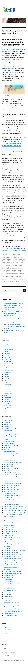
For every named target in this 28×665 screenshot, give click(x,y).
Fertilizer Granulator (9, 275)
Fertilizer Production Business (13, 474)
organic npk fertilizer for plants (13, 571)
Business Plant (15, 257)
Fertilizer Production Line (13, 264)
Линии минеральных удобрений (14, 605)
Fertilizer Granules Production (13, 462)
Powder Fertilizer (9, 581)
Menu (23, 9)
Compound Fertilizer (10, 441)
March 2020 (7, 405)
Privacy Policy (6, 655)
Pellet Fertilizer (8, 577)
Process (6, 586)
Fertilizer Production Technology (13, 489)
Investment (7, 519)
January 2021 (7, 387)
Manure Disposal (9, 527)
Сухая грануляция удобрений (13, 611)
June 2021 (6, 376)
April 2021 (7, 380)
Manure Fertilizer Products (12, 531)
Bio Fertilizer (19, 256)
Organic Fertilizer (9, 548)
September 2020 (8, 395)
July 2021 (6, 374)
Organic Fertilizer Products (12, 565)
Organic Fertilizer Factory (11, 552)
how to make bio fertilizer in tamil (14, 506)
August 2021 (7, 372)
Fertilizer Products (9, 491)
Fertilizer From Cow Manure (12, 453)
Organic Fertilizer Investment (12, 554)
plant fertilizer (8, 579)
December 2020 (8, 389)
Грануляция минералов (11, 602)
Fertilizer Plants (21, 260)
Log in (5, 627)
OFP (5, 542)
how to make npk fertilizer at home (14, 512)
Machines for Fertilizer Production (14, 521)
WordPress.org (8, 634)
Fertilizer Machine (12, 260)
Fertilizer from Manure (10, 456)
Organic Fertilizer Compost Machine (14, 550)
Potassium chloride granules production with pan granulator (13, 42)
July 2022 (6, 351)
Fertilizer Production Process (12, 485)
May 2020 (6, 403)
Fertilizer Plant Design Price (12, 468)
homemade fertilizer (10, 500)
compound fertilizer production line (11, 268)
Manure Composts (9, 525)
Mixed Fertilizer (8, 535)
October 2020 (8, 393)
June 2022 (7, 353)
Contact (4, 648)
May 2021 (6, 378)
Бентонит (7, 600)
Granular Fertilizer (9, 493)
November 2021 (8, 366)
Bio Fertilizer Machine (10, 428)
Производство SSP (9, 607)
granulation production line (11, 276)
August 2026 (7, 345)
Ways (5, 598)
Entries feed (7, 630)
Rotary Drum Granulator (13, 279)
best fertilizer (12, 256)
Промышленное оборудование (13, 609)
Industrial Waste (8, 516)
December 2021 (8, 363)
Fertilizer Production (7, 262)
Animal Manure (16, 254)
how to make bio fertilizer (11, 504)
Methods (6, 533)
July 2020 (6, 399)
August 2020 (7, 397)
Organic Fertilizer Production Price (14, 561)
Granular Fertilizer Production (13, 495)
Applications (5, 256)
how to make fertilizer (10, 508)
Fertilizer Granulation (10, 458)
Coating (6, 433)
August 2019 (7, 408)
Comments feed (8, 632)
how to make (7, 502)
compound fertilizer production (16, 267)
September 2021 (8, 370)
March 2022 (7, 359)
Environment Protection (18, 259)
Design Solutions (9, 443)
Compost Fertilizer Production (13, 435)
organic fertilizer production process (14, 563)
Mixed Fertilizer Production (12, 537)
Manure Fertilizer (9, 529)
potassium (15, 278)
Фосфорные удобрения (11, 613)
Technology (7, 594)
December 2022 (8, 349)
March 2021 (7, 382)
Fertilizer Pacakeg (9, 466)
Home (4, 641)
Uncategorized (8, 596)
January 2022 (7, 361)
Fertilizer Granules (9, 460)
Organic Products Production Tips (14, 573)
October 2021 (7, 368)
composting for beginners (11, 437)
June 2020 (7, 401)
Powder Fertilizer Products (11, 584)
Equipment (5, 260)
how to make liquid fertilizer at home (15, 510)
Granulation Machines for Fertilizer (14, 498)
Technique (7, 592)
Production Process (9, 588)
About (4, 644)
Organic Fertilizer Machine (11, 556)
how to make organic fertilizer (13, 514)
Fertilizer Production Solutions (13, 487)
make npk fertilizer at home (12, 523)
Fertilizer (6, 449)
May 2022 (6, 355)
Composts (7, 439)
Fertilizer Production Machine (12, 483)
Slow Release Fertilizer (10, 590)
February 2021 (8, 384)
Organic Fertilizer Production (12, 558)
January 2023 (7, 347)
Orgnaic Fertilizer (9, 575)
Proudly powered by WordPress (9, 662)
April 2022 (7, 357)
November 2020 (8, 391)
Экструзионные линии (11, 615)
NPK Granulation (9, 540)
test (5, 320)
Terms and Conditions (8, 652)
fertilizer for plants (9, 451)
